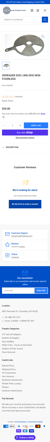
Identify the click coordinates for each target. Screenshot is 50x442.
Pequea (5, 387)
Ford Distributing (20, 422)
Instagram (15, 257)
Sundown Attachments (12, 391)
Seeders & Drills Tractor (12, 348)
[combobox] (25, 20)
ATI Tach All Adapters (11, 334)
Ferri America (8, 376)
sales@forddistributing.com (21, 236)
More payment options (25, 138)
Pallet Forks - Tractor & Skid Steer (17, 345)
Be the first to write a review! (25, 204)
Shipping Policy (9, 369)
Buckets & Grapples (10, 338)
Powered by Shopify (35, 422)
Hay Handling (8, 341)
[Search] (45, 19)
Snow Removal (8, 352)
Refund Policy (8, 366)
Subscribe (41, 290)
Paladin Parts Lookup (11, 383)
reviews (22, 247)
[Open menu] (45, 10)
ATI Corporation (9, 373)
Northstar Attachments (12, 380)
